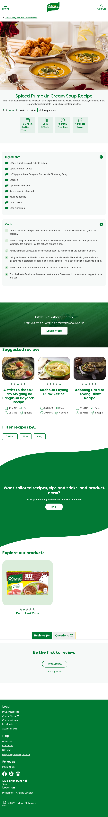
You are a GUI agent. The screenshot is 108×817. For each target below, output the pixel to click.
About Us (7, 741)
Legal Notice (8, 724)
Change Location (24, 793)
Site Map (6, 750)
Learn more (54, 330)
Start (4, 784)
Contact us (7, 745)
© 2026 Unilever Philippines (22, 803)
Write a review (55, 664)
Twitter (11, 773)
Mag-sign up (8, 767)
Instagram (18, 773)
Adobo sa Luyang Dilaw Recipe (54, 392)
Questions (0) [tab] (64, 635)
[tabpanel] (54, 664)
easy (39, 436)
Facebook (4, 773)
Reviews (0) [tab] (42, 635)
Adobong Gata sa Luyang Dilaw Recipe (89, 394)
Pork (25, 436)
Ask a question (54, 671)
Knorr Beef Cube (27, 613)
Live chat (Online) (14, 781)
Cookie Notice (9, 716)
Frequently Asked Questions (16, 754)
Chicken (10, 436)
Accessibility (8, 729)
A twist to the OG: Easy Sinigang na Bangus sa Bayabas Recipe (18, 396)
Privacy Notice (9, 712)
